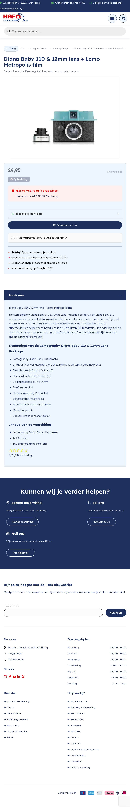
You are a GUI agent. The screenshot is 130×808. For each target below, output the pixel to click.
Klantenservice (79, 701)
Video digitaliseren (17, 719)
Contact (75, 737)
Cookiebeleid (78, 755)
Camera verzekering (18, 701)
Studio (10, 707)
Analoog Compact (61, 49)
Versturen (116, 612)
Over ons (76, 743)
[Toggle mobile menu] (112, 18)
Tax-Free (76, 725)
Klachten (76, 731)
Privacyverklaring (80, 767)
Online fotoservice (17, 731)
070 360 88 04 (101, 521)
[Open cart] (123, 18)
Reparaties (77, 719)
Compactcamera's (39, 49)
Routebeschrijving (22, 521)
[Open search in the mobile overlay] (65, 30)
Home (24, 49)
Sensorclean (14, 713)
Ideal (10, 737)
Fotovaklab (13, 725)
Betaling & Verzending (83, 707)
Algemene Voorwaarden (84, 749)
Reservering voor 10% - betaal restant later (42, 237)
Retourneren (77, 713)
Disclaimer (76, 761)
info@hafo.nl (20, 552)
